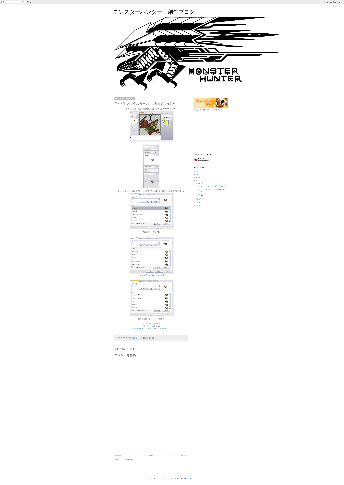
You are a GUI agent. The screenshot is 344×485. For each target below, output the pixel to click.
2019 (198, 177)
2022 (198, 171)
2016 (198, 199)
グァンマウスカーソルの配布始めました (212, 186)
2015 (198, 202)
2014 (198, 205)
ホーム (151, 456)
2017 (198, 181)
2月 (199, 195)
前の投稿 (184, 456)
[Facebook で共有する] (150, 338)
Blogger (192, 478)
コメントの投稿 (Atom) (127, 459)
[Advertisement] (151, 434)
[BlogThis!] (145, 338)
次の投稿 (118, 456)
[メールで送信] (142, 338)
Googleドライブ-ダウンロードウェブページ (151, 329)
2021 (198, 174)
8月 (199, 183)
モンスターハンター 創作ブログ (154, 12)
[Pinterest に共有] (153, 338)
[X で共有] (147, 338)
